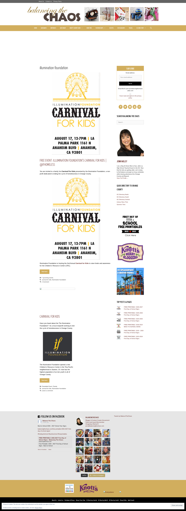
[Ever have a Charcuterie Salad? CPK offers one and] (80, 459)
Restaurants (121, 28)
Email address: (130, 73)
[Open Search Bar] (151, 28)
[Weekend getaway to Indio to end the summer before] (97, 433)
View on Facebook (42, 449)
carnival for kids (46, 279)
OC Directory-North (123, 194)
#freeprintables (62, 434)
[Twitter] (125, 107)
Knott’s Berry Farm (75, 28)
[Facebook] (121, 107)
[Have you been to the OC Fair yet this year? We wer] (97, 442)
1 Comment (45, 282)
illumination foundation (59, 279)
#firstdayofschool (43, 434)
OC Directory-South (123, 197)
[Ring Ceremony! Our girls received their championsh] (106, 451)
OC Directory (140, 28)
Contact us (49, 1)
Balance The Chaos (49, 420)
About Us (41, 1)
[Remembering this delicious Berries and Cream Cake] (89, 451)
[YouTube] (134, 107)
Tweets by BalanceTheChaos (123, 416)
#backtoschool (53, 434)
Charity (55, 386)
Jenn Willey (122, 161)
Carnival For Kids (50, 316)
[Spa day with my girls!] (106, 459)
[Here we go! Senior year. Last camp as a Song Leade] (80, 451)
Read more (44, 271)
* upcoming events (47, 277)
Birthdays (53, 28)
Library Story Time (122, 202)
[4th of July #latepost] (97, 459)
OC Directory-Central (123, 199)
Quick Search (131, 500)
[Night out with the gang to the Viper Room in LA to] (80, 442)
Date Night (63, 28)
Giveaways (44, 28)
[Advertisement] (93, 45)
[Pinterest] (130, 107)
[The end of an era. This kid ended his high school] (89, 468)
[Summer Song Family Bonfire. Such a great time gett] (89, 433)
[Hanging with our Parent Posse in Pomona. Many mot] (106, 442)
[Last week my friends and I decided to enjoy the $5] (106, 433)
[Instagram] (139, 107)
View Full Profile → (122, 178)
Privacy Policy (57, 1)
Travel (131, 28)
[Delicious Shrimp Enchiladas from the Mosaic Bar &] (80, 433)
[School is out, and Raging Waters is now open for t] (106, 468)
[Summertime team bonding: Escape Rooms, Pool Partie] (97, 451)
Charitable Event (47, 386)
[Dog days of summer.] (89, 442)
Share (49, 449)
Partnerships (99, 28)
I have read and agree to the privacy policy (130, 97)
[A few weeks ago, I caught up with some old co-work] (89, 459)
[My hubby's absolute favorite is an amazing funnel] (97, 468)
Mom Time (89, 28)
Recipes (111, 28)
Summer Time (121, 204)
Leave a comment (47, 390)
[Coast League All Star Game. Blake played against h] (80, 468)
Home (35, 28)
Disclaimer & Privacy (70, 500)
